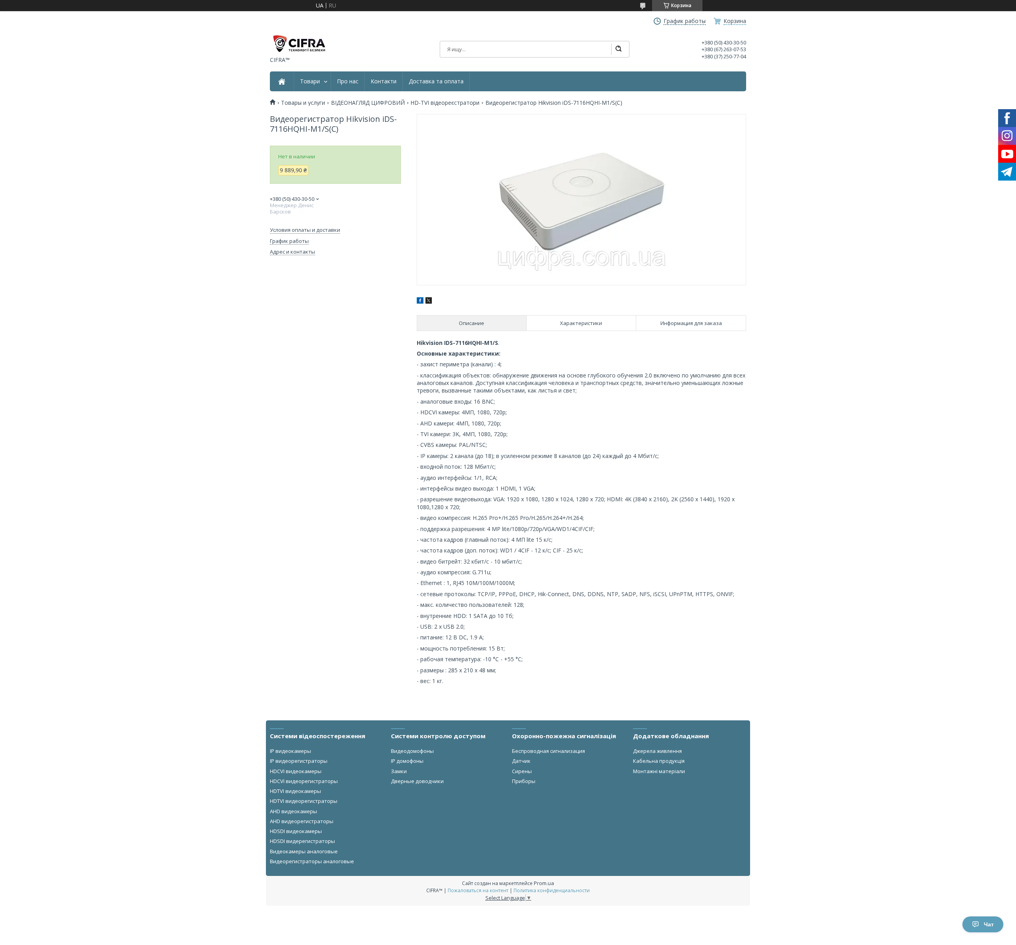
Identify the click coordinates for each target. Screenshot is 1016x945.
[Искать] (618, 49)
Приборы (523, 781)
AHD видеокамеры (293, 811)
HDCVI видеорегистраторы (304, 781)
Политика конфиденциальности (552, 890)
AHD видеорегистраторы (301, 821)
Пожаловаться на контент (478, 890)
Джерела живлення (657, 750)
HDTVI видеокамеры (295, 791)
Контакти (383, 81)
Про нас (347, 81)
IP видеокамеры (290, 750)
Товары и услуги (303, 102)
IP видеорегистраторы (298, 760)
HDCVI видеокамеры (295, 771)
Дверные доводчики (417, 781)
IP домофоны (407, 760)
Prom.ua (544, 883)
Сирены (522, 771)
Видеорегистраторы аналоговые (312, 861)
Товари (310, 81)
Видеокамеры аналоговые (304, 851)
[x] (428, 301)
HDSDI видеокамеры (296, 831)
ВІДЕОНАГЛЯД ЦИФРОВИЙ (368, 102)
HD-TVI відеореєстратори (444, 102)
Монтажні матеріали (659, 771)
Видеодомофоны (412, 750)
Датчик (521, 760)
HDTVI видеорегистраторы (303, 801)
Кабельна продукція (659, 760)
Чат (989, 924)
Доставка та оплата (436, 81)
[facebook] (420, 301)
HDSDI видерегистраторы (302, 841)
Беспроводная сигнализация (548, 750)
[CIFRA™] (299, 43)
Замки (399, 771)
